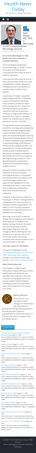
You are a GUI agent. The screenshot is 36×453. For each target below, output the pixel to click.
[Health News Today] (3, 19)
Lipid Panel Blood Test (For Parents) (13, 412)
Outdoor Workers (6, 344)
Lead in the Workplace (8, 402)
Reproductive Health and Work (11, 384)
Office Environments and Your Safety (13, 354)
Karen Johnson (21, 51)
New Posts (8, 327)
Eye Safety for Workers (8, 365)
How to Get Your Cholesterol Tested (13, 421)
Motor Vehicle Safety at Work (10, 374)
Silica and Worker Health (9, 393)
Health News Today (18, 6)
